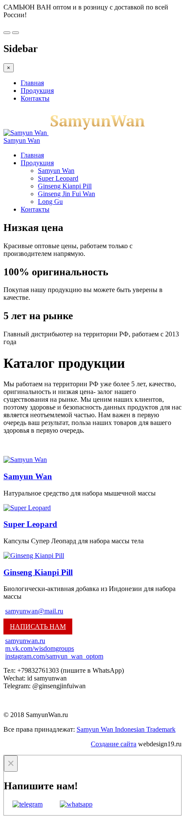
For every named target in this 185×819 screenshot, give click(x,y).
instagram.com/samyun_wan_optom (54, 656)
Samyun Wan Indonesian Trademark (126, 729)
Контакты (35, 98)
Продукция (37, 90)
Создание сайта (113, 744)
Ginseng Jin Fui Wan (66, 193)
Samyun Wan (56, 170)
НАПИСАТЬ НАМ (38, 626)
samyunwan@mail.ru (34, 611)
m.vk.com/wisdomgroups (39, 648)
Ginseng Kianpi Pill (65, 186)
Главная (32, 82)
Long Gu (50, 201)
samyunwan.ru (25, 640)
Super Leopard (58, 178)
